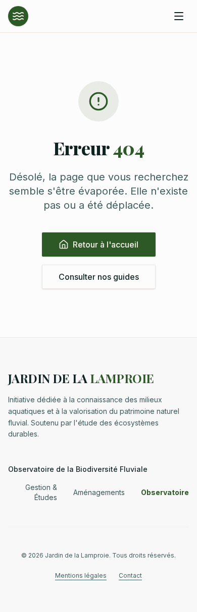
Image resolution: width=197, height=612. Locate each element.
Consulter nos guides (99, 277)
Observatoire (165, 492)
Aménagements (99, 492)
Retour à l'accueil (105, 244)
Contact (130, 575)
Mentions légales (81, 575)
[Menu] (179, 16)
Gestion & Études (41, 492)
